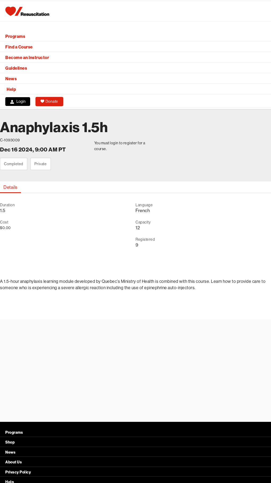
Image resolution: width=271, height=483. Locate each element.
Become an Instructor (27, 57)
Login (21, 101)
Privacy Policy (18, 472)
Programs (15, 36)
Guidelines (16, 68)
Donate (52, 101)
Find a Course (19, 47)
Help (11, 89)
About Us (13, 462)
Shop (10, 442)
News (11, 78)
